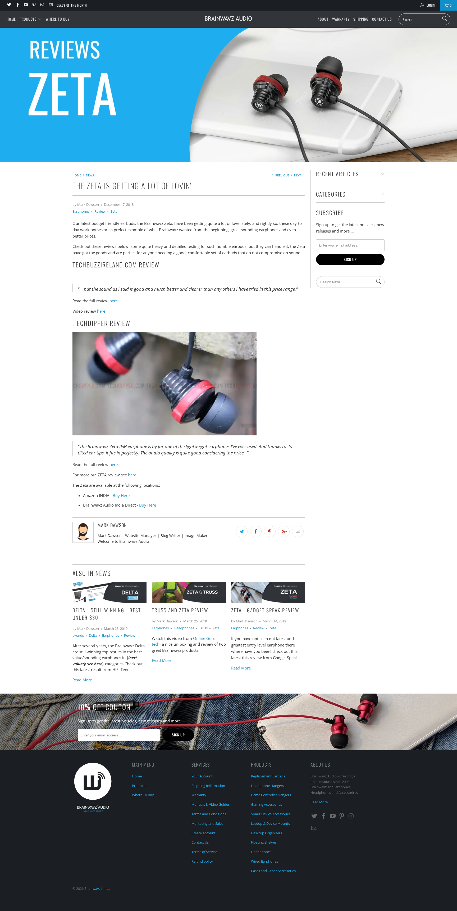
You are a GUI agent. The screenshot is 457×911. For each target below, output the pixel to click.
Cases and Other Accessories (273, 870)
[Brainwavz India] (228, 18)
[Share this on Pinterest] (270, 531)
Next (298, 175)
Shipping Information (208, 785)
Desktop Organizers (266, 833)
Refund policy (202, 861)
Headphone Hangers (267, 785)
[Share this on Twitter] (242, 531)
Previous (282, 175)
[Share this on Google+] (284, 531)
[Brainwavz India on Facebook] (17, 5)
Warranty (341, 19)
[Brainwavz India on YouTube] (25, 5)
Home (11, 19)
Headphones (184, 628)
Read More (82, 679)
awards (78, 635)
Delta (93, 635)
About (323, 19)
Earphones (80, 211)
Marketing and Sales (207, 823)
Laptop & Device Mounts (270, 823)
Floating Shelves (263, 842)
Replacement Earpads (268, 776)
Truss (203, 628)
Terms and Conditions (208, 814)
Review (100, 211)
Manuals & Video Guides (210, 804)
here (113, 300)
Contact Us (382, 19)
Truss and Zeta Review (180, 610)
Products (29, 19)
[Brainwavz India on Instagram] (42, 5)
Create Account (203, 833)
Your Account (202, 776)
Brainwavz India (96, 888)
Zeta (114, 211)
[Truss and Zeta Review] (189, 601)
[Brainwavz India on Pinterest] (33, 5)
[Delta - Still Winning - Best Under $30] (109, 601)
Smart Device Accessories (270, 814)
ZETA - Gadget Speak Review (265, 610)
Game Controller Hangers (271, 794)
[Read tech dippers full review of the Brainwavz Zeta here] (164, 433)
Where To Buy (58, 19)
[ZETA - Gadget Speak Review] (268, 601)
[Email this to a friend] (298, 531)
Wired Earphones (264, 861)
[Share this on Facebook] (256, 531)
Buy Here (121, 495)
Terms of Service (204, 851)
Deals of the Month (72, 5)
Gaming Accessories (266, 804)
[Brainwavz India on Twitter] (9, 5)
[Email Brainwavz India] (50, 5)
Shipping (360, 19)
